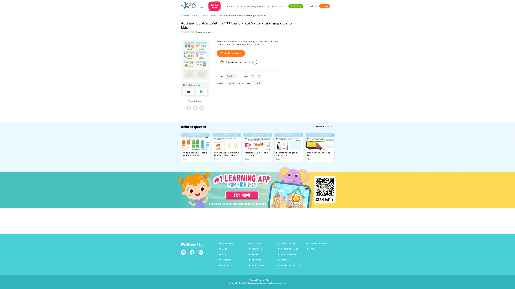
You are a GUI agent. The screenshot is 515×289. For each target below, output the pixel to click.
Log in (311, 6)
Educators (234, 6)
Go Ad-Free (296, 6)
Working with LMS (289, 243)
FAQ (312, 248)
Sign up (324, 6)
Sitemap (255, 254)
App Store (256, 243)
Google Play (257, 248)
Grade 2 (204, 15)
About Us (226, 259)
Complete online (231, 53)
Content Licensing (318, 243)
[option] (195, 147)
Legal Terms (250, 280)
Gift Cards (279, 6)
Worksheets (227, 243)
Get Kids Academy (289, 254)
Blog (224, 254)
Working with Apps (289, 248)
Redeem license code (290, 265)
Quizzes (185, 15)
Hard (194, 15)
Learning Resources (257, 6)
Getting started (258, 265)
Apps (224, 248)
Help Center (256, 259)
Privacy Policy (264, 280)
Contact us (227, 265)
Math (213, 15)
